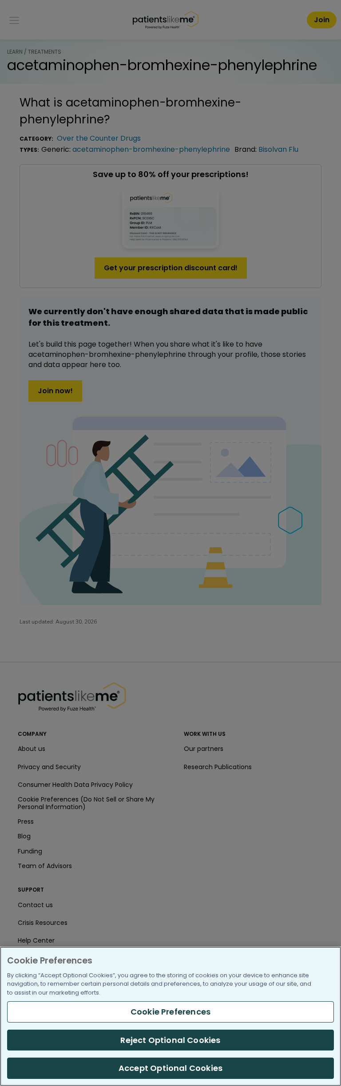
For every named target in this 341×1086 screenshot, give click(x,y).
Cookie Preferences (170, 1011)
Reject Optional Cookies (170, 1040)
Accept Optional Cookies (170, 1068)
